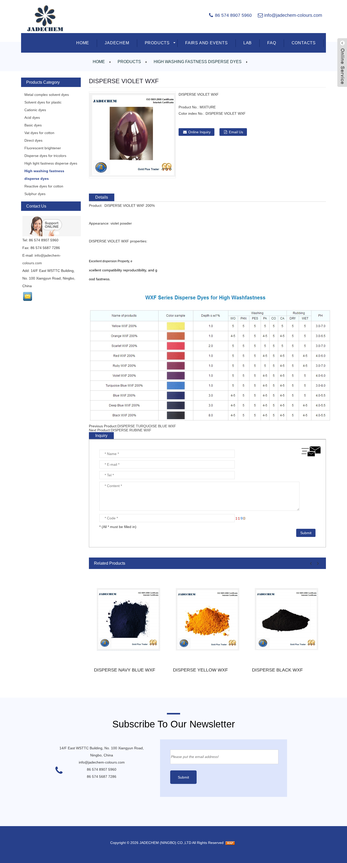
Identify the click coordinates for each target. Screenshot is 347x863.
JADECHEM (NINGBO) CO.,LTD (165, 843)
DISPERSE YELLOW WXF (200, 669)
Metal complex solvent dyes (46, 95)
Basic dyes (33, 125)
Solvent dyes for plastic (42, 102)
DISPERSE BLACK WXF (277, 669)
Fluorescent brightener (42, 148)
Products (129, 62)
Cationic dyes (35, 110)
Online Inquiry (199, 132)
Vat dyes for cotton (39, 133)
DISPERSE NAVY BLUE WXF (124, 669)
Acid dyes (32, 117)
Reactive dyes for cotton (43, 186)
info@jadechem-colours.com (293, 15)
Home (99, 62)
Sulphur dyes (34, 194)
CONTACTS (304, 43)
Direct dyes (33, 140)
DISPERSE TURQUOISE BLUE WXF (146, 426)
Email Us (236, 132)
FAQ (271, 43)
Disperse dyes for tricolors (45, 156)
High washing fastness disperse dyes (198, 62)
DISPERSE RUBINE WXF (131, 430)
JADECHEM (117, 43)
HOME (82, 43)
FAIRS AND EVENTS (206, 43)
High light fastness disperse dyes (50, 163)
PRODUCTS (157, 43)
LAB (247, 43)
